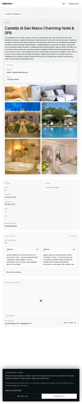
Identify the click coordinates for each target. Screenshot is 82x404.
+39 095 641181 (13, 79)
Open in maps (68, 323)
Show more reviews (13, 272)
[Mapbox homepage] (10, 315)
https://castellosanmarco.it (17, 72)
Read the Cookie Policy (13, 390)
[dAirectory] (7, 4)
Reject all (22, 396)
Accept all (59, 396)
